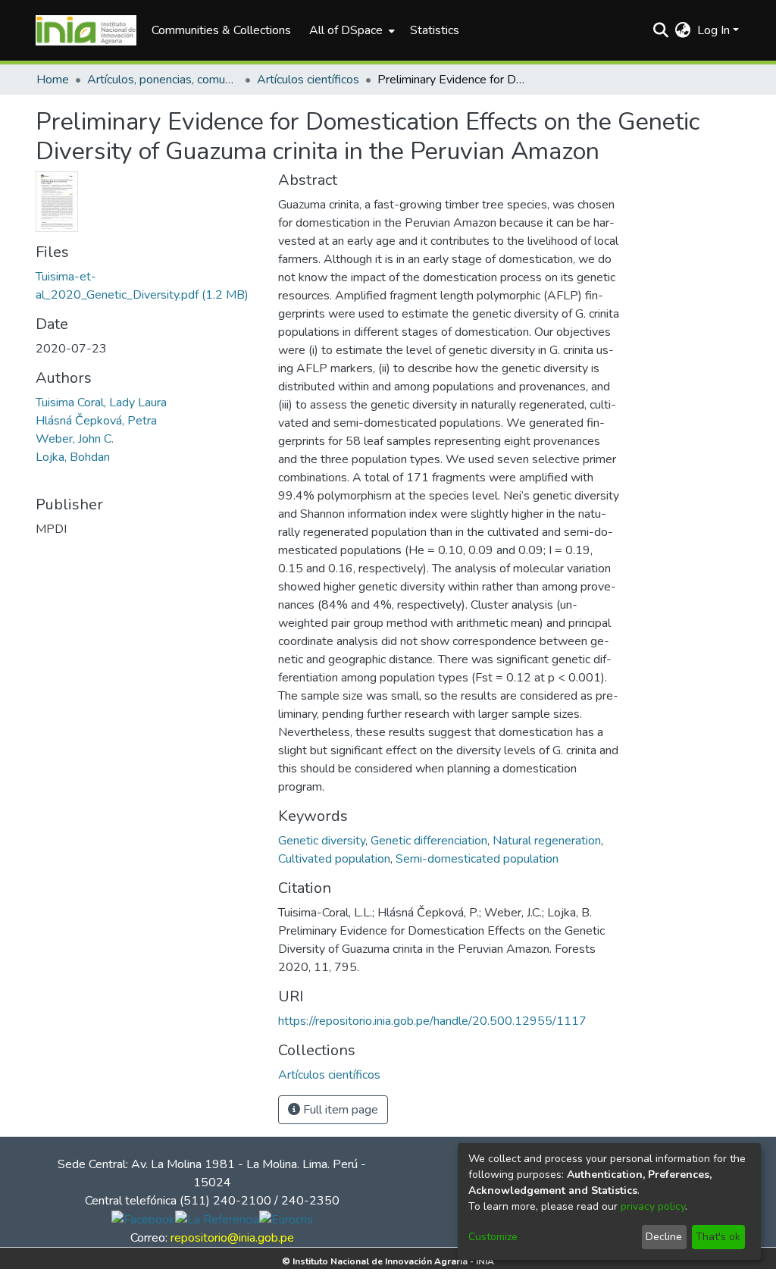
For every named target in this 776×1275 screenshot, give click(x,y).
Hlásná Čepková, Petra (96, 420)
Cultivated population (334, 859)
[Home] (86, 30)
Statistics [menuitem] (434, 30)
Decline (664, 1237)
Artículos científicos (308, 79)
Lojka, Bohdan (73, 457)
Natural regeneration (547, 840)
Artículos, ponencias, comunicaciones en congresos (163, 79)
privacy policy (653, 1206)
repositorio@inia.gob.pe (232, 1238)
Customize (493, 1237)
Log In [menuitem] (713, 30)
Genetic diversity (321, 840)
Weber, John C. (75, 439)
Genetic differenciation (429, 840)
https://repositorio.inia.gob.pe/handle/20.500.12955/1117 (432, 1021)
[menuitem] (350, 30)
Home (52, 79)
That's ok (718, 1237)
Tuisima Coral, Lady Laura (101, 402)
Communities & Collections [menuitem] (221, 30)
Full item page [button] (339, 1109)
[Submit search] (661, 30)
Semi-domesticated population (477, 859)
